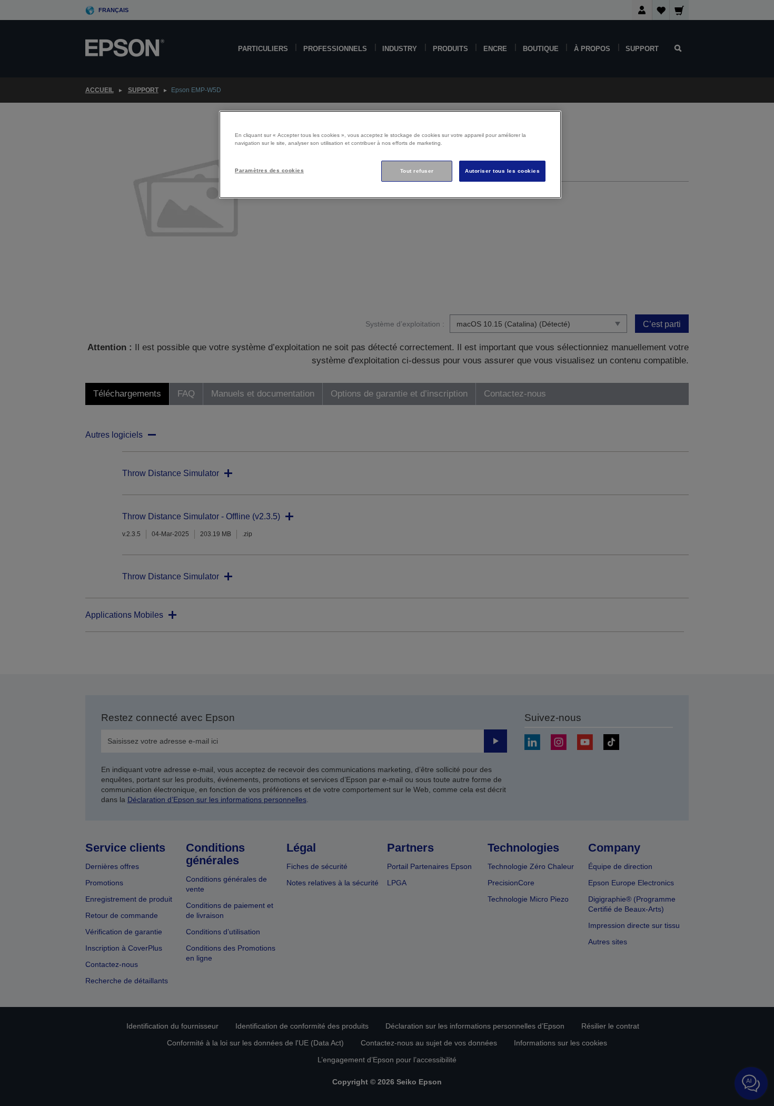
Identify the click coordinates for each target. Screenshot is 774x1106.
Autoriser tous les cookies (502, 171)
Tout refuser (417, 171)
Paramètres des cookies (269, 170)
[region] (390, 155)
